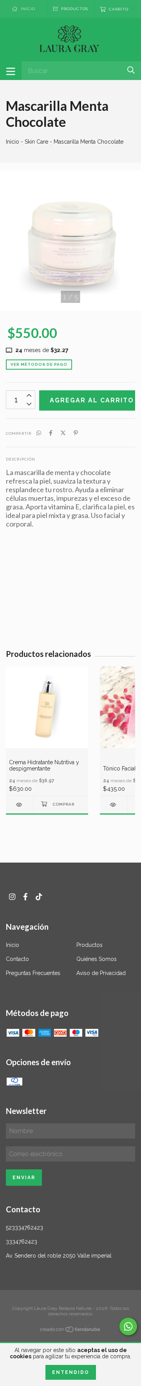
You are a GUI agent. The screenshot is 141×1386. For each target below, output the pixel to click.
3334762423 (21, 1241)
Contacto (17, 959)
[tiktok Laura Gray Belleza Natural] (39, 897)
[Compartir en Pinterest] (75, 433)
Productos (89, 945)
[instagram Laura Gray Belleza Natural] (12, 897)
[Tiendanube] (70, 1331)
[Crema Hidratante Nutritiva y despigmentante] (19, 804)
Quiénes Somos (96, 959)
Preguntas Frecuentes (33, 973)
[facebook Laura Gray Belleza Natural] (25, 897)
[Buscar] (131, 70)
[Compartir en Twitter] (63, 433)
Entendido (70, 1372)
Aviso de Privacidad (101, 973)
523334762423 (24, 1227)
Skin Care (36, 142)
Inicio (12, 142)
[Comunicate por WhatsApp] (128, 1326)
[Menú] (11, 70)
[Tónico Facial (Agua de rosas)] (113, 804)
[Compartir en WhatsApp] (38, 433)
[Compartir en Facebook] (51, 433)
